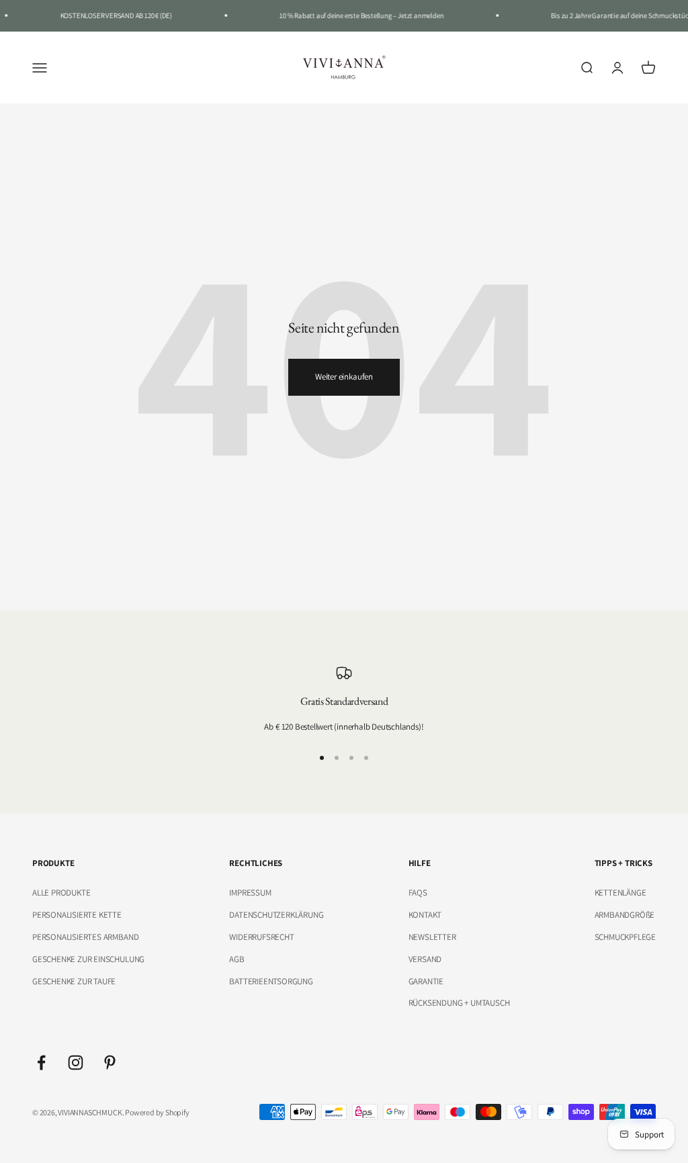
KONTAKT (425, 914)
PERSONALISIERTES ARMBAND (85, 937)
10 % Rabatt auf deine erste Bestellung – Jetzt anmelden (355, 15)
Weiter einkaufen (344, 376)
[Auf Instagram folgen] (76, 1062)
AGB (236, 959)
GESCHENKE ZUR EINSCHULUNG (88, 959)
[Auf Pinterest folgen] (110, 1062)
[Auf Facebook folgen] (41, 1062)
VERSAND (425, 959)
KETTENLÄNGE (620, 892)
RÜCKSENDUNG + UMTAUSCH (459, 1002)
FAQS (417, 892)
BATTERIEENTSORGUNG (271, 981)
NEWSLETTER (432, 937)
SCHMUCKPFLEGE (625, 937)
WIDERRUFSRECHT (261, 937)
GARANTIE (425, 981)
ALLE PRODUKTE (61, 892)
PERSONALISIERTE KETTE (77, 914)
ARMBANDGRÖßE (625, 914)
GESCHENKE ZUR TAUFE (74, 981)
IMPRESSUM (250, 892)
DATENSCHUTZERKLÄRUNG (276, 914)
